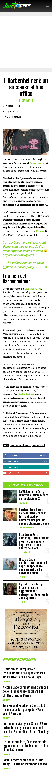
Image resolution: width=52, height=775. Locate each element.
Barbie (27, 445)
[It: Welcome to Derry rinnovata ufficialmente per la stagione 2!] (10, 496)
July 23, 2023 (37, 267)
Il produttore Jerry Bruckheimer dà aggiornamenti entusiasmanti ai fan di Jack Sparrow (33, 591)
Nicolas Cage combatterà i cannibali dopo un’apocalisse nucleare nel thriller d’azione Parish (33, 566)
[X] (12, 124)
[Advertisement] (26, 42)
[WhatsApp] (24, 124)
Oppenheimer (38, 445)
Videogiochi (25, 552)
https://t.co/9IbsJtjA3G (18, 255)
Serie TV (23, 503)
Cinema (23, 577)
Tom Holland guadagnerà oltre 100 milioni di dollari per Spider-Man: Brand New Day (24, 709)
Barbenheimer (17, 445)
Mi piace (43, 455)
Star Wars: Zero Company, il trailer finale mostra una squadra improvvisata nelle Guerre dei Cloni (34, 541)
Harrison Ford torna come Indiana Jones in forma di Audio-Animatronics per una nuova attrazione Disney (34, 516)
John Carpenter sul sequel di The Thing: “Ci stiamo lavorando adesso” (25, 762)
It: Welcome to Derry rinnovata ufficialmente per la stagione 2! (33, 495)
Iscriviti (43, 473)
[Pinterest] (18, 124)
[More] (31, 124)
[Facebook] (5, 124)
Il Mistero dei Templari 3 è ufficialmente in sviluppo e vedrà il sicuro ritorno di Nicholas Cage (24, 673)
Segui (44, 461)
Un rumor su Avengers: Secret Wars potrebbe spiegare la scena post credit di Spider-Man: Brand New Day (26, 728)
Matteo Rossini (13, 106)
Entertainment (27, 527)
